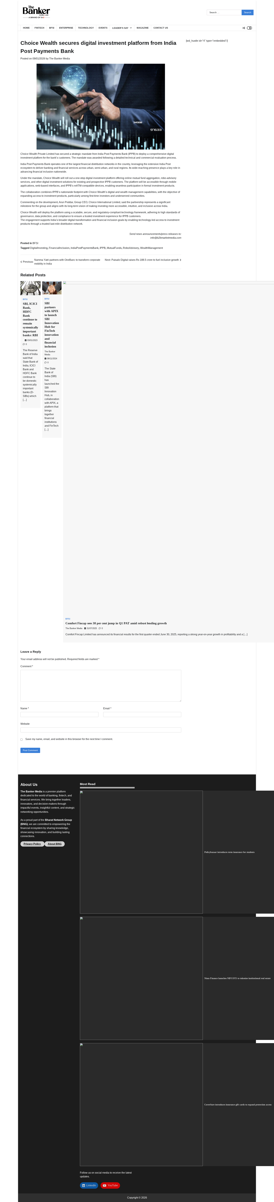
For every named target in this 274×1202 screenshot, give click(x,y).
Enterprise (66, 28)
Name (24, 708)
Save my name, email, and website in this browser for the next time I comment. (69, 739)
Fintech (39, 28)
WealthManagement (151, 248)
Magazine (143, 28)
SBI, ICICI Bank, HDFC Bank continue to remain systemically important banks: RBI (30, 319)
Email (107, 708)
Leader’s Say (120, 28)
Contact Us (160, 28)
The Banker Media (59, 58)
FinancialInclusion (59, 248)
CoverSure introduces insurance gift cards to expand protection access (237, 1104)
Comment (26, 666)
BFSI (51, 28)
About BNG (55, 844)
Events (103, 28)
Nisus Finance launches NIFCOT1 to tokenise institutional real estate (237, 978)
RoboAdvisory (131, 248)
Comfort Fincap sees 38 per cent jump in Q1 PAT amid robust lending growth (116, 623)
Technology (86, 28)
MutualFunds (114, 248)
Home (26, 28)
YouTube (112, 1185)
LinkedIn (90, 1185)
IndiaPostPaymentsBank (84, 248)
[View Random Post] (243, 28)
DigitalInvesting (39, 248)
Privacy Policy (32, 844)
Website (25, 723)
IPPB (103, 248)
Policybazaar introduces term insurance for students (229, 852)
